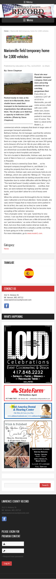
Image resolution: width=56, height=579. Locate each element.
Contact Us (10, 289)
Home (6, 31)
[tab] (28, 289)
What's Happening (13, 316)
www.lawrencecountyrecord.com (17, 300)
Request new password (13, 556)
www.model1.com (34, 233)
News (6, 249)
